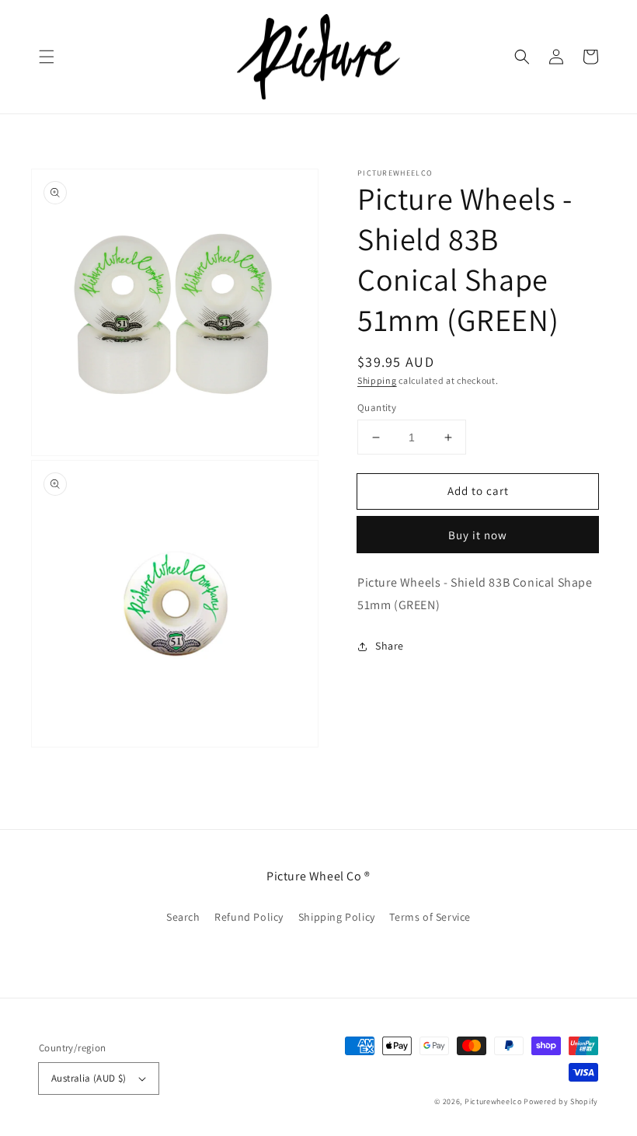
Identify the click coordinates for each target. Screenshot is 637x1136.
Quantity (376, 407)
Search (183, 917)
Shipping (377, 380)
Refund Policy (249, 917)
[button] (47, 57)
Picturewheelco (493, 1101)
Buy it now (477, 535)
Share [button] (389, 646)
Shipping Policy (336, 917)
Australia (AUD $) (89, 1078)
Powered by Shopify (561, 1101)
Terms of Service (430, 917)
